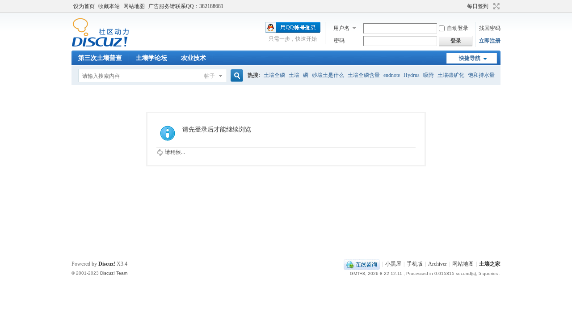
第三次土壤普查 (100, 58)
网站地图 (134, 6)
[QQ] (362, 264)
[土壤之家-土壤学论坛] (100, 45)
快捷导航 (469, 58)
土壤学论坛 (151, 58)
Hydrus (412, 75)
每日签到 (477, 6)
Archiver (437, 264)
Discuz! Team (113, 273)
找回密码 (489, 28)
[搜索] (235, 76)
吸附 (428, 75)
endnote (391, 75)
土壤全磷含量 (364, 75)
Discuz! (106, 264)
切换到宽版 (495, 6)
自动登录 (457, 28)
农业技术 (193, 58)
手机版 (415, 264)
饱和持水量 (481, 75)
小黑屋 (393, 264)
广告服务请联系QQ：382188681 (185, 6)
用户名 (341, 28)
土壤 (294, 75)
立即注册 (489, 41)
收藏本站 (109, 6)
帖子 (209, 76)
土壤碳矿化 (450, 75)
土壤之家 (489, 264)
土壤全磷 (274, 75)
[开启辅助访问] (463, 6)
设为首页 (84, 6)
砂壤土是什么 (328, 75)
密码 (339, 41)
